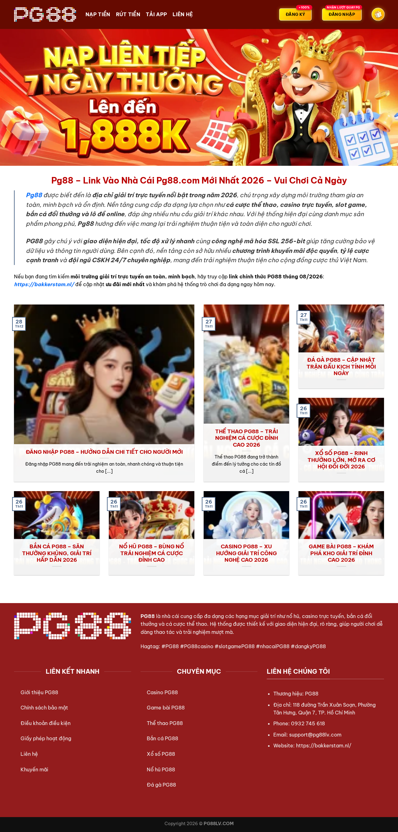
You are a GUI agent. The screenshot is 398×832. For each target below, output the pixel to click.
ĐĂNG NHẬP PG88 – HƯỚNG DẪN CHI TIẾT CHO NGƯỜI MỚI (104, 452)
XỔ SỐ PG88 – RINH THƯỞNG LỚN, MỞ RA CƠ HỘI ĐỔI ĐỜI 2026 (341, 460)
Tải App (156, 14)
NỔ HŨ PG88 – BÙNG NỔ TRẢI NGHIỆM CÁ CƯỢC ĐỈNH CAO (151, 553)
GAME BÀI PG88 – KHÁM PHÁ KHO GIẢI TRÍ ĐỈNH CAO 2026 (341, 553)
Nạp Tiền (98, 14)
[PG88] (45, 14)
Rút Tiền (128, 14)
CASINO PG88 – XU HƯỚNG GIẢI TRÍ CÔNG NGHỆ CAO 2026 (246, 553)
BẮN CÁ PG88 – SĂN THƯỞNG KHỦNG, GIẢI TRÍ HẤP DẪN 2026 (56, 553)
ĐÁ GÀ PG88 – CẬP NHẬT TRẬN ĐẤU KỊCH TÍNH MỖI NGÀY (341, 366)
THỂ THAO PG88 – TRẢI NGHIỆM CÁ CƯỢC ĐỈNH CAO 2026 (246, 438)
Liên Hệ (183, 14)
